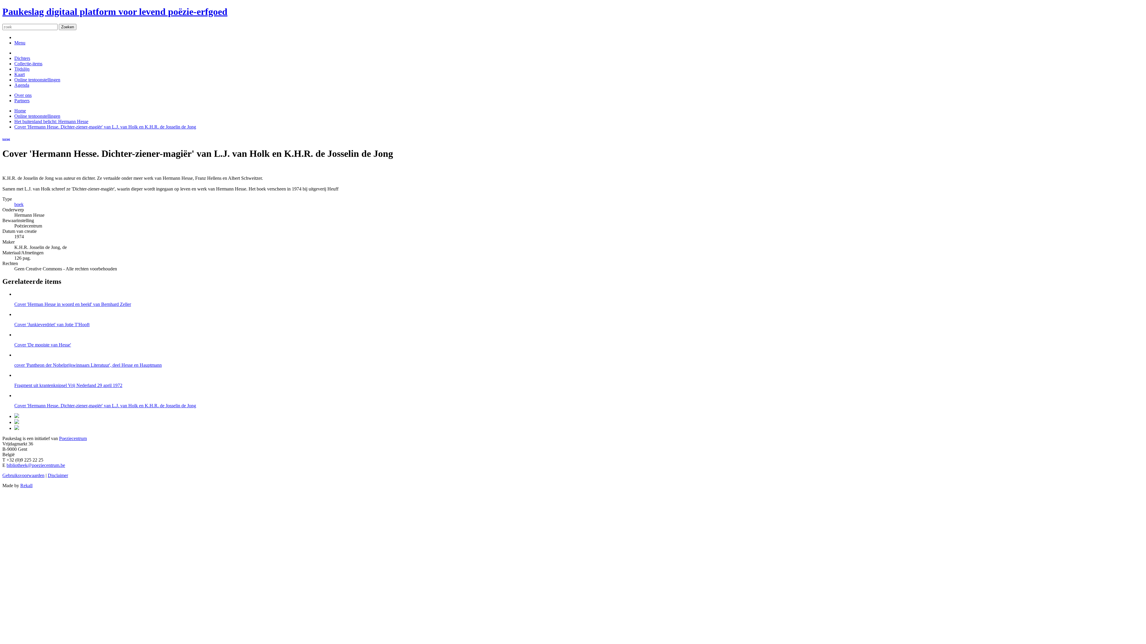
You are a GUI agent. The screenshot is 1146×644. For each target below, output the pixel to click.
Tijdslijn (22, 69)
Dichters (22, 58)
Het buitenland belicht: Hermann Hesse (51, 121)
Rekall (26, 485)
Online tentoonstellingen (37, 79)
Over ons (23, 95)
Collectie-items (28, 63)
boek (19, 204)
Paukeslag (114, 11)
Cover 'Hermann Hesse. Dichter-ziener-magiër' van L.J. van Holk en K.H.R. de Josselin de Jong (105, 126)
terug (6, 139)
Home (20, 110)
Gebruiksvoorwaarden (23, 475)
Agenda (21, 85)
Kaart (19, 74)
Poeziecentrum (73, 438)
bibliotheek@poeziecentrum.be (36, 465)
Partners (22, 100)
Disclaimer (58, 475)
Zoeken (67, 27)
